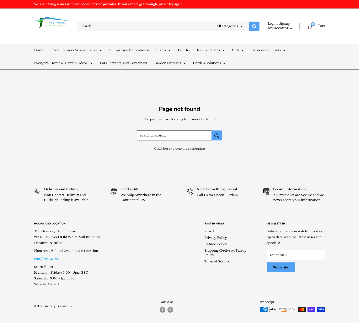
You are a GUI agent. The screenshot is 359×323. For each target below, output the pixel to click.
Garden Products (167, 63)
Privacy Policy (215, 238)
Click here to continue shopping (179, 148)
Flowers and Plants (266, 50)
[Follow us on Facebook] (162, 310)
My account (278, 28)
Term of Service (217, 261)
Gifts (235, 50)
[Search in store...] (216, 135)
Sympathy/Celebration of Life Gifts (137, 50)
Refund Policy (215, 244)
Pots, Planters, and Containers (123, 63)
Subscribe (281, 267)
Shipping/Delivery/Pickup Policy (225, 253)
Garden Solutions (207, 63)
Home (39, 50)
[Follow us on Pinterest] (170, 310)
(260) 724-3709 (46, 259)
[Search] (254, 26)
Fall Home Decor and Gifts (199, 50)
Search (209, 231)
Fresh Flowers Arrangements (74, 50)
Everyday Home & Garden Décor (61, 63)
